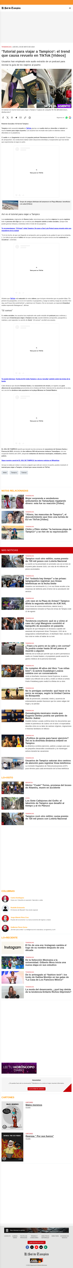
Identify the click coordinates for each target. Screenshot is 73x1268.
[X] (7, 117)
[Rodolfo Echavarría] (5, 908)
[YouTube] (36, 1247)
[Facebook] (3, 117)
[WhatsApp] (12, 117)
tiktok (5, 472)
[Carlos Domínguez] (5, 899)
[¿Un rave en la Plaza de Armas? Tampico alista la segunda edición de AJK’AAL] (13, 606)
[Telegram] (16, 117)
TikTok (28, 128)
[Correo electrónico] (20, 117)
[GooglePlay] (45, 1247)
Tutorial (23, 472)
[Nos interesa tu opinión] (36, 1230)
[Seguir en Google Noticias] (69, 117)
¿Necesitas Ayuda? (36, 1242)
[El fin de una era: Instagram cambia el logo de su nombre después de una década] (13, 948)
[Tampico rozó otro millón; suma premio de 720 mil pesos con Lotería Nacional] (13, 564)
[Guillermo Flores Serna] (5, 928)
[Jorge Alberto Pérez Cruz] (5, 918)
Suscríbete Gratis (36, 1089)
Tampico (14, 472)
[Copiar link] (25, 117)
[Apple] (41, 1247)
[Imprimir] (29, 117)
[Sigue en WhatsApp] (66, 117)
